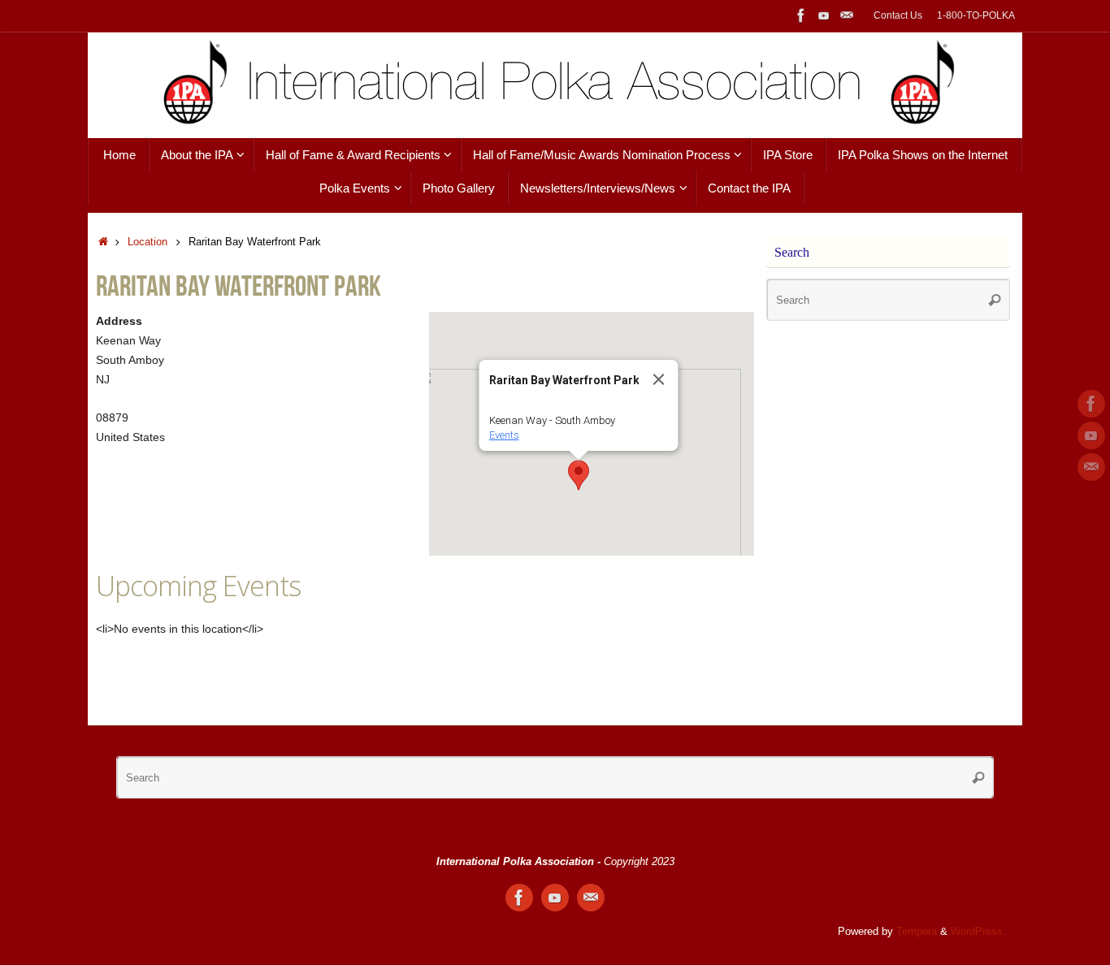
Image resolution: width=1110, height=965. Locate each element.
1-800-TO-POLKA (976, 15)
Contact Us (898, 15)
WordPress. (978, 931)
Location (147, 242)
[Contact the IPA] (846, 15)
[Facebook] (801, 15)
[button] (578, 475)
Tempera (916, 931)
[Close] (659, 379)
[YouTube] (824, 15)
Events (504, 435)
